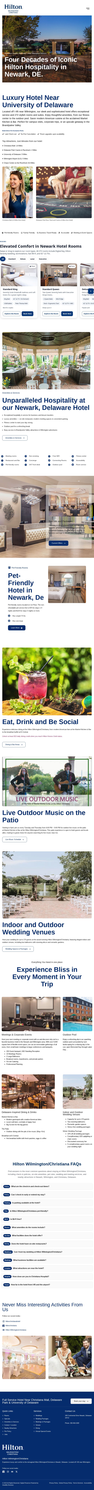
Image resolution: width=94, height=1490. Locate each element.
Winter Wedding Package (72, 1131)
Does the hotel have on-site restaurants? (25, 1244)
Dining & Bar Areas (12, 744)
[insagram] (8, 1472)
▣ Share (32, 266)
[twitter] (16, 1472)
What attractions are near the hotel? (24, 1268)
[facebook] (4, 1472)
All (3, 259)
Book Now (27, 314)
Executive (43, 259)
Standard (12, 259)
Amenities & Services (13, 438)
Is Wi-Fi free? (13, 1219)
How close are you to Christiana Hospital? (26, 1277)
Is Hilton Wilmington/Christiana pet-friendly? (26, 1211)
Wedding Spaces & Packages (16, 949)
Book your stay (79, 1401)
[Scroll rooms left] (3, 291)
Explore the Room (12, 314)
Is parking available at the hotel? (22, 1203)
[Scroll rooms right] (91, 291)
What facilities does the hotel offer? (23, 1236)
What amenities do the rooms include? (24, 1227)
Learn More (15, 628)
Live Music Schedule (13, 839)
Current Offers (57, 543)
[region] (47, 291)
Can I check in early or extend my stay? (24, 1195)
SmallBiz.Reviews (8, 1485)
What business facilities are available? (25, 1260)
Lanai (32, 259)
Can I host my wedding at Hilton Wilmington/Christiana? (33, 1252)
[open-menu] (87, 9)
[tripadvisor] (12, 1472)
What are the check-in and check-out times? (26, 1186)
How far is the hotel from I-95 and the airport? (27, 1285)
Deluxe (23, 259)
